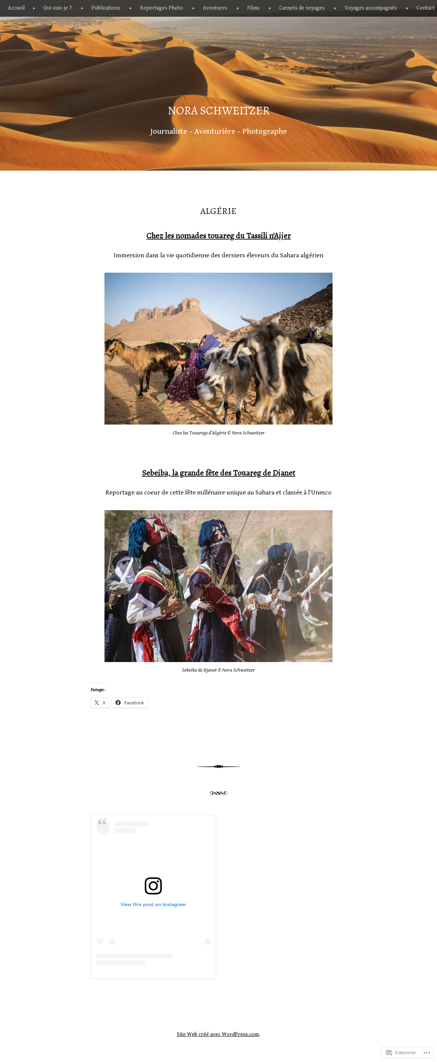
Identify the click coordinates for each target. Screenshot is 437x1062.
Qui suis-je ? (57, 8)
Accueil (16, 8)
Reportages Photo (161, 8)
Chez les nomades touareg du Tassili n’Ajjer (218, 235)
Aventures (215, 8)
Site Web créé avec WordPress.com (218, 1034)
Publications (105, 8)
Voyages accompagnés (370, 8)
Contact (426, 8)
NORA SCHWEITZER (219, 110)
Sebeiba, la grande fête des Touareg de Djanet (218, 472)
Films (253, 8)
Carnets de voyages (302, 8)
